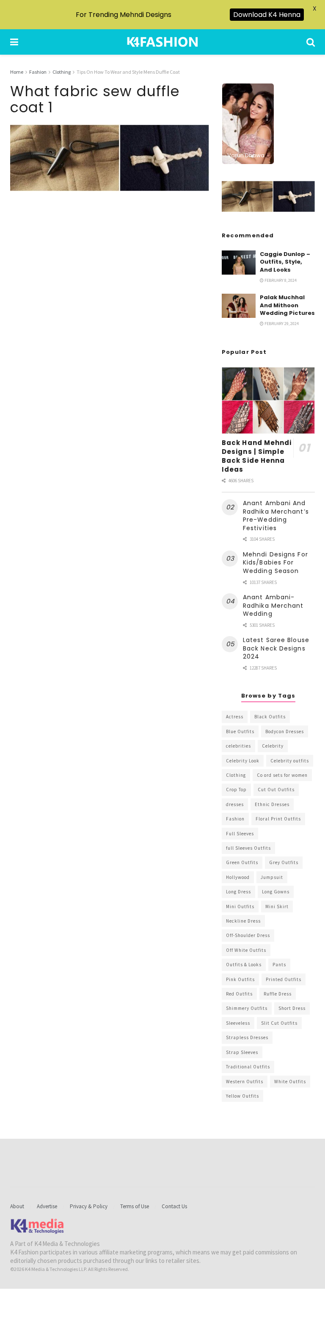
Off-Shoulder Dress (248, 935)
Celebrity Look (242, 761)
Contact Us (174, 1206)
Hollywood (238, 877)
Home (16, 72)
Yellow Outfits (242, 1096)
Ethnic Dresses (272, 804)
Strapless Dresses (247, 1037)
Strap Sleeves (242, 1052)
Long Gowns (275, 892)
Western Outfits (244, 1081)
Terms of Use (134, 1206)
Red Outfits (239, 994)
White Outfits (290, 1081)
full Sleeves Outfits (248, 848)
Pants (279, 965)
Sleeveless (238, 1023)
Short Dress (292, 1008)
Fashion (38, 72)
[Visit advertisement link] (268, 196)
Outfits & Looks (244, 965)
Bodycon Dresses (284, 731)
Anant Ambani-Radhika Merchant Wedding (273, 605)
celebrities (238, 746)
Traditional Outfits (248, 1067)
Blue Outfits (240, 731)
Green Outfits (242, 862)
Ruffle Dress (278, 994)
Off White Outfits (246, 950)
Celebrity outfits (289, 761)
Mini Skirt (277, 906)
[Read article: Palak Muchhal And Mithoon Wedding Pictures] (239, 306)
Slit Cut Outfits (279, 1023)
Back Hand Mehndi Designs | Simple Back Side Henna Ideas (257, 456)
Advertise (47, 1206)
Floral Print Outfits (278, 819)
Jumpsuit (272, 877)
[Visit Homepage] (162, 42)
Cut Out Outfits (276, 789)
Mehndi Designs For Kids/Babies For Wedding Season (275, 562)
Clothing (61, 72)
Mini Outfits (240, 906)
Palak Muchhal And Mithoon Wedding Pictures (287, 305)
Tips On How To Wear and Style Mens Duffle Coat (128, 72)
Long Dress (238, 892)
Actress (234, 717)
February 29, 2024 (281, 323)
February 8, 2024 (280, 280)
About (17, 1206)
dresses (235, 804)
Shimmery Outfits (246, 1008)
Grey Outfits (283, 862)
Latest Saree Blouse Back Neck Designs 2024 (276, 648)
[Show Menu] (14, 42)
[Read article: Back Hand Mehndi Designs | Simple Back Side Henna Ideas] (268, 400)
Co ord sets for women (282, 775)
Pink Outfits (240, 979)
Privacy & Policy (88, 1206)
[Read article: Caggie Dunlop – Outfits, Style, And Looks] (239, 262)
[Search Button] (310, 42)
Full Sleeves (240, 834)
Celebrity (273, 746)
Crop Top (236, 789)
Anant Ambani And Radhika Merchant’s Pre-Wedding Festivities (276, 515)
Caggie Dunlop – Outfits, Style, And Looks (285, 261)
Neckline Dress (243, 921)
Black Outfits (270, 717)
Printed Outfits (283, 979)
